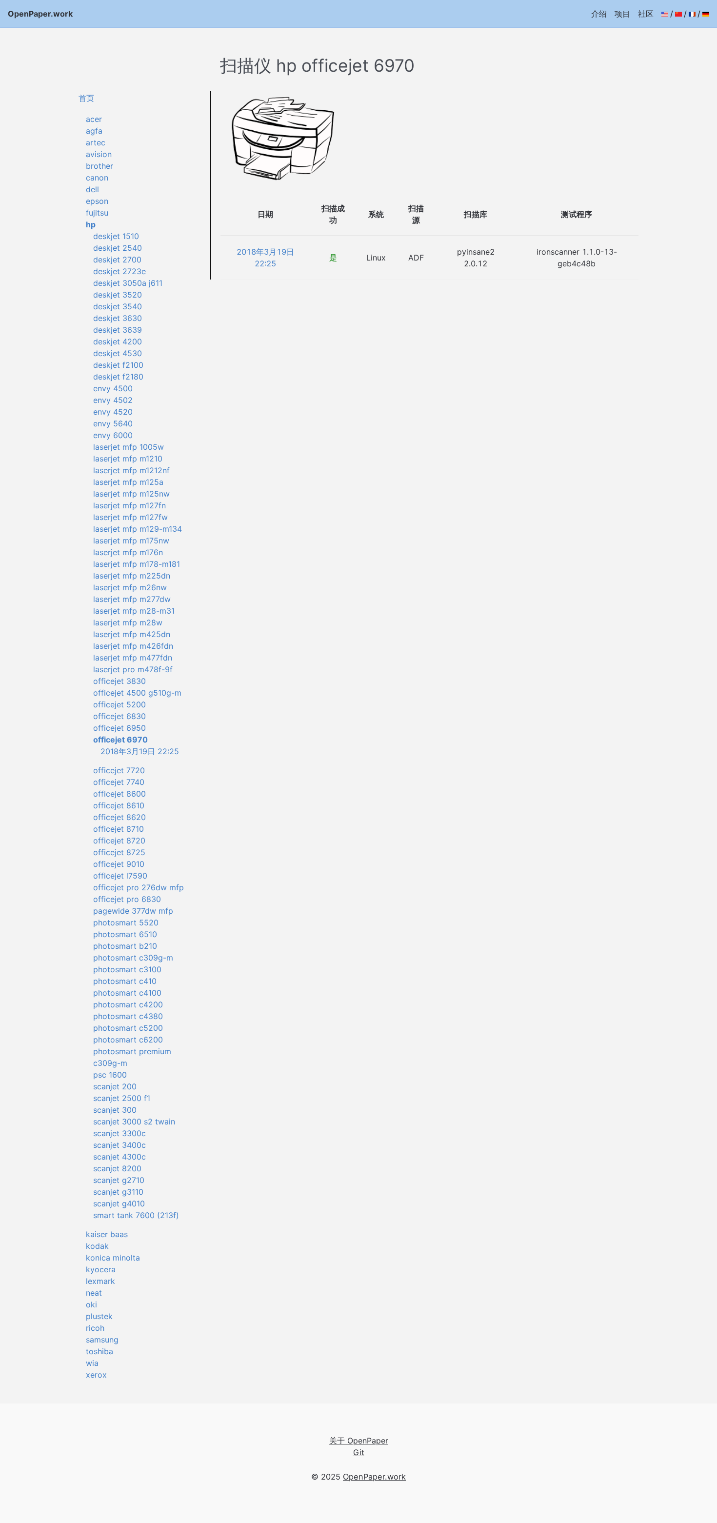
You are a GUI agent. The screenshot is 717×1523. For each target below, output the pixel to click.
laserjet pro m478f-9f (133, 669)
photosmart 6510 (125, 934)
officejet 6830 (119, 716)
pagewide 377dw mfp (133, 911)
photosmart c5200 (128, 1028)
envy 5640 (113, 423)
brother (99, 166)
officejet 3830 (119, 681)
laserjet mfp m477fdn (132, 657)
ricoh (95, 1328)
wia (92, 1363)
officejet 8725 (119, 852)
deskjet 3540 (117, 306)
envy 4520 (113, 412)
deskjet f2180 (118, 376)
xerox (96, 1375)
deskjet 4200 (117, 341)
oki (91, 1304)
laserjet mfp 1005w (128, 447)
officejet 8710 (118, 829)
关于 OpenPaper (358, 1440)
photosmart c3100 (127, 969)
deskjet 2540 (117, 248)
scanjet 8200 (117, 1168)
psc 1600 (110, 1075)
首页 (86, 98)
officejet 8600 (119, 794)
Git (358, 1452)
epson (97, 201)
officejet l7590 (120, 876)
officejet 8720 (119, 840)
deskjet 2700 (117, 259)
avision (99, 154)
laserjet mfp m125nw (131, 494)
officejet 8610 (118, 805)
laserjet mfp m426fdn (133, 646)
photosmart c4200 (128, 1004)
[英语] (664, 14)
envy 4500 (113, 388)
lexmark (100, 1281)
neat (94, 1293)
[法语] (692, 14)
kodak (97, 1246)
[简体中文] (678, 14)
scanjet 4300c (119, 1157)
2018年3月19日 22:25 (139, 751)
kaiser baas (107, 1234)
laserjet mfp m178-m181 (136, 564)
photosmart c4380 (128, 1016)
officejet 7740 (118, 782)
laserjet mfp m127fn (129, 505)
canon (97, 177)
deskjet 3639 (117, 330)
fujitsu (97, 213)
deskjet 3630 (117, 318)
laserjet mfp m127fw (130, 517)
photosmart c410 (125, 981)
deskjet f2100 (118, 365)
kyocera (101, 1269)
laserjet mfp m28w (127, 622)
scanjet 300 (115, 1110)
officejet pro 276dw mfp (138, 887)
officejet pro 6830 (127, 899)
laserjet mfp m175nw (131, 540)
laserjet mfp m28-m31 (134, 611)
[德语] (705, 14)
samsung (102, 1339)
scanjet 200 (115, 1086)
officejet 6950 (119, 728)
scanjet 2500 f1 (121, 1098)
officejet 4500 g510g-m (137, 693)
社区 (646, 14)
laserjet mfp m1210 (127, 458)
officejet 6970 (120, 739)
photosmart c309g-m (133, 957)
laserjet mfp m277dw (132, 599)
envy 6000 (113, 435)
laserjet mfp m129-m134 (137, 529)
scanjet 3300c (119, 1133)
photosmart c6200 (128, 1039)
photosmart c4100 (127, 993)
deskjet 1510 (116, 236)
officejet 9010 (118, 864)
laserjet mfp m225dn (131, 576)
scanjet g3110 (118, 1192)
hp (91, 224)
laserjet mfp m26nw (130, 587)
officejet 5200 (119, 704)
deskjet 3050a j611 (127, 283)
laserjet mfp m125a (128, 482)
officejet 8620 (119, 817)
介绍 (599, 14)
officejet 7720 (119, 770)
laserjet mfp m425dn (131, 634)
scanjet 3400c (119, 1145)
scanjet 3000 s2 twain (134, 1121)
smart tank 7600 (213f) (136, 1215)
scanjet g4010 (119, 1203)
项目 (622, 14)
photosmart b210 (125, 946)
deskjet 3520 (117, 295)
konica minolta (113, 1257)
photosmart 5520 (126, 922)
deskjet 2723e (119, 271)
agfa (94, 131)
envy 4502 (113, 400)
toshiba (99, 1351)
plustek (99, 1316)
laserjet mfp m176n (128, 552)
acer (94, 119)
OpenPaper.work (40, 14)
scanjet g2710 (118, 1180)
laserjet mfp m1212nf (131, 470)
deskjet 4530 (117, 353)
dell (92, 189)
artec (95, 142)
